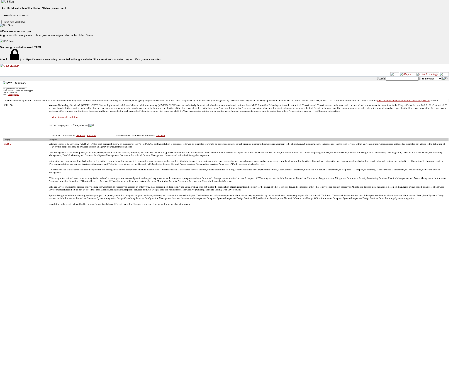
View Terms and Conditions (65, 117)
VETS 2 (7, 143)
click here (160, 135)
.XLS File (80, 135)
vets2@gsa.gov (13, 95)
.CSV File (91, 135)
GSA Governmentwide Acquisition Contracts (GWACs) (403, 100)
